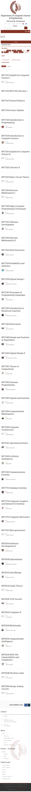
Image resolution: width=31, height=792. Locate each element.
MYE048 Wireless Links (13, 673)
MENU (2, 36)
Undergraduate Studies (9, 738)
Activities (4, 751)
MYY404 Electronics (11, 324)
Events (5, 756)
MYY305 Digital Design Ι (13, 279)
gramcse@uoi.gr (7, 725)
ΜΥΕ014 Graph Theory (12, 585)
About (9, 23)
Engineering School (6, 778)
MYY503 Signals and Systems (15, 398)
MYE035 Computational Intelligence (13, 640)
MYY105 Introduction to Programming (13, 121)
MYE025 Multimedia (11, 625)
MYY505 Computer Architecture (10, 428)
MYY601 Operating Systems (15, 443)
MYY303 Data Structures (13, 250)
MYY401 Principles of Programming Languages (13, 293)
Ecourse (3, 769)
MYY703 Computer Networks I (16, 517)
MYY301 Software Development (10, 223)
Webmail (4, 774)
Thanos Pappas (19, 789)
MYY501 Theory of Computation (10, 367)
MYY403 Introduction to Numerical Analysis (13, 309)
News (3, 733)
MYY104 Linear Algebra (13, 110)
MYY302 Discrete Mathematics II (10, 239)
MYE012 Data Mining (11, 572)
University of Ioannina (7, 776)
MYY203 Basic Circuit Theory (15, 177)
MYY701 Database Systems (14, 488)
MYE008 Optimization (12, 559)
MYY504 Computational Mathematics (13, 412)
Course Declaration (6, 767)
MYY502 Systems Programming (10, 383)
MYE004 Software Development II (10, 544)
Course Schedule (5, 765)
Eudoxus (4, 772)
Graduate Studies (7, 740)
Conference (6, 758)
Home (6, 23)
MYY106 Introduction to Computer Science (13, 137)
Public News (6, 736)
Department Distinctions (9, 744)
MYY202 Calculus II (11, 167)
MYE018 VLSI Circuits (12, 599)
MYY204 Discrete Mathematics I (10, 191)
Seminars (6, 754)
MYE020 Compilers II (11, 612)
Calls (5, 742)
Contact (13, 23)
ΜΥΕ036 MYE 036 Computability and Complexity (10, 657)
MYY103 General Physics (13, 100)
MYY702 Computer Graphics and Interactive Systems (15, 502)
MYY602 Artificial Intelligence (10, 457)
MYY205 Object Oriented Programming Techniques (14, 207)
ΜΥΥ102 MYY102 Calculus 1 (14, 91)
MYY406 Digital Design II (13, 353)
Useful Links (18, 23)
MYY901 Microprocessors (13, 530)
